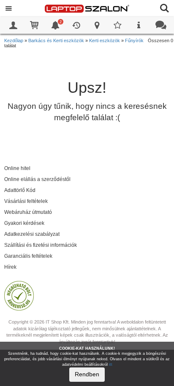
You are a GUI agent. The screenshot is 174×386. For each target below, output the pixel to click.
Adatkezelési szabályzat (32, 234)
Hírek (10, 267)
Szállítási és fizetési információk (40, 245)
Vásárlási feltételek (26, 201)
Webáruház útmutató (28, 212)
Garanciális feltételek (28, 256)
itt (110, 364)
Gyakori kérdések (24, 223)
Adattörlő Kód (19, 190)
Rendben (87, 374)
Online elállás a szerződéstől (37, 179)
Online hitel (17, 168)
